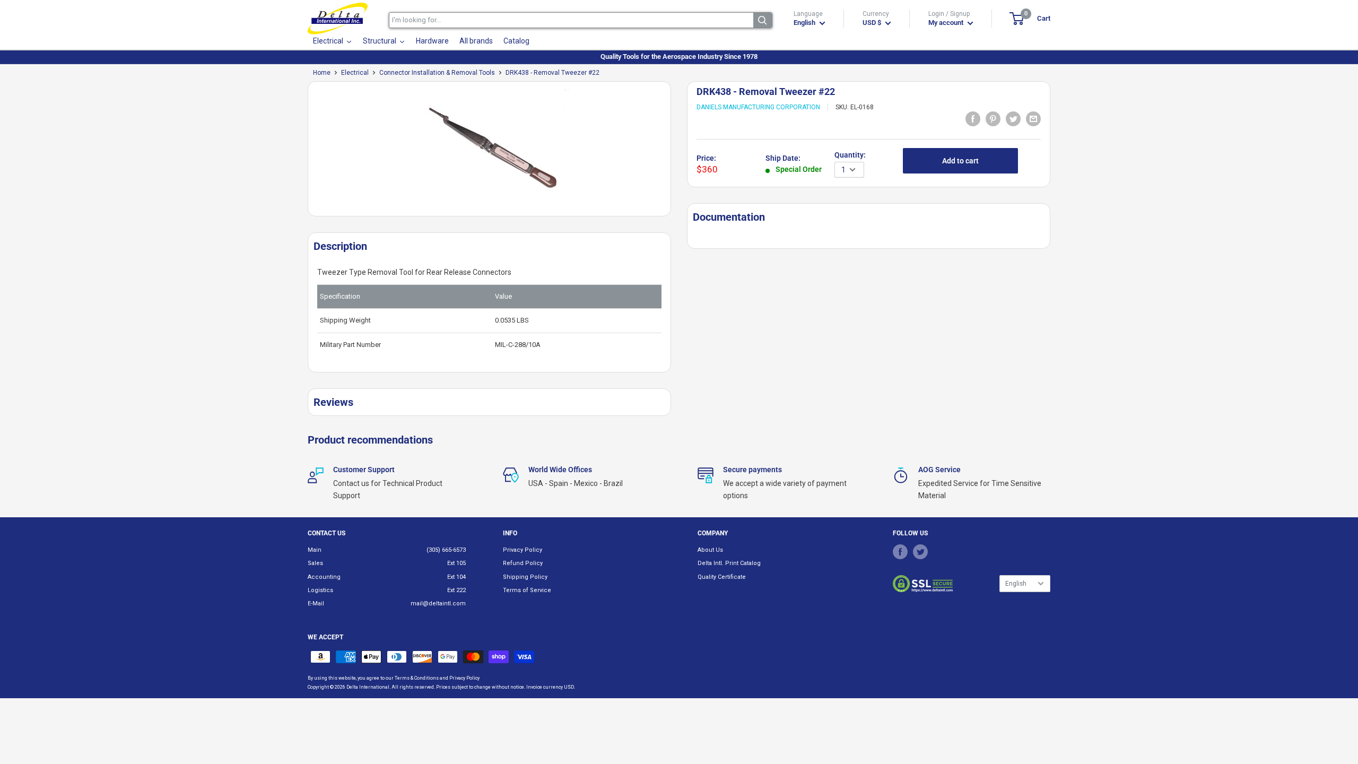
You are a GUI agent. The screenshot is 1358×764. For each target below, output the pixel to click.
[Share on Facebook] (972, 118)
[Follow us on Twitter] (920, 551)
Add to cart (960, 161)
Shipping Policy (525, 577)
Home (321, 72)
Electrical (355, 72)
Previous (302, 153)
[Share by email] (1033, 118)
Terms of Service (527, 590)
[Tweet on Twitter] (1013, 118)
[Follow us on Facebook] (900, 551)
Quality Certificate (722, 577)
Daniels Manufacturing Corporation (758, 107)
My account (946, 23)
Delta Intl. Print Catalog (729, 563)
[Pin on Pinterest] (993, 118)
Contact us (326, 533)
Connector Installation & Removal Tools (437, 72)
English (1015, 583)
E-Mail (316, 603)
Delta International (367, 687)
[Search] (762, 20)
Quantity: (850, 155)
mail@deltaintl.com (438, 603)
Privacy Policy (522, 549)
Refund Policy (523, 563)
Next (676, 153)
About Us (710, 549)
